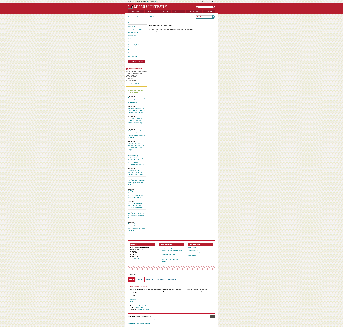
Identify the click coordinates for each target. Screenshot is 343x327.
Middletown (149, 279)
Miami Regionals (192, 247)
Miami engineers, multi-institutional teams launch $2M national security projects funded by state (136, 227)
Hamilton (140, 279)
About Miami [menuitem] (136, 11)
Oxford (131, 279)
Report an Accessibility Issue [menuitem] (166, 319)
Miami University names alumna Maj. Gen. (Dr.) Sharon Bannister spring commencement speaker (135, 121)
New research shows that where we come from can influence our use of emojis (135, 172)
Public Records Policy (167, 257)
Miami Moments (132, 35)
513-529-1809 (140, 304)
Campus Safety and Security (168, 254)
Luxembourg (172, 279)
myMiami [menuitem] (203, 1)
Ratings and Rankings (167, 248)
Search (198, 7)
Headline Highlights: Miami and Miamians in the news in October (136, 216)
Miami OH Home (131, 16)
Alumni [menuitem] (152, 1)
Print (212, 317)
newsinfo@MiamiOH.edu (136, 259)
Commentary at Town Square (195, 258)
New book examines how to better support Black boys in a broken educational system (136, 110)
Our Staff (130, 53)
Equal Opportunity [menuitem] (132, 319)
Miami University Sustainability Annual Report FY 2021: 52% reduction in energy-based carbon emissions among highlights (136, 160)
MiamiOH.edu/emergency (144, 309)
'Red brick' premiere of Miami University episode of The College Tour (136, 183)
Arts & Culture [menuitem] (194, 11)
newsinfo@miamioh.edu (132, 84)
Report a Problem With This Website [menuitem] (155, 321)
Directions (132, 301)
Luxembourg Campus (193, 250)
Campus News (132, 26)
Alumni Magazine (194, 252)
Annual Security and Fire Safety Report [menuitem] (136, 321)
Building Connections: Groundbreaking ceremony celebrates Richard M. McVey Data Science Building (136, 194)
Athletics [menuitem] (209, 11)
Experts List (131, 42)
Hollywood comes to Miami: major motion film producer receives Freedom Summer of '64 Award (136, 134)
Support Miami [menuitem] (211, 1)
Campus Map (133, 299)
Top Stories (131, 23)
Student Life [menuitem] (178, 11)
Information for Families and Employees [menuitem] (147, 319)
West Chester (160, 279)
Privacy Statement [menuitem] (171, 321)
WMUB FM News (192, 255)
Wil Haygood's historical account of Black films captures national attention (135, 205)
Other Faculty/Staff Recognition (133, 45)
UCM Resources (132, 56)
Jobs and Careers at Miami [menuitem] (143, 323)
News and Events (140, 16)
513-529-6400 (139, 307)
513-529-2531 (142, 305)
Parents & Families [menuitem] (142, 1)
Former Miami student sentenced (164, 16)
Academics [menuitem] (151, 11)
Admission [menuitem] (165, 11)
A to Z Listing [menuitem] (131, 323)
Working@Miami (133, 32)
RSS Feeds (131, 39)
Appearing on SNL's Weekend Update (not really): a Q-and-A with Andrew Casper (136, 146)
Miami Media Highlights (151, 16)
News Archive (132, 50)
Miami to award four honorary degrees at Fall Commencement (136, 100)
